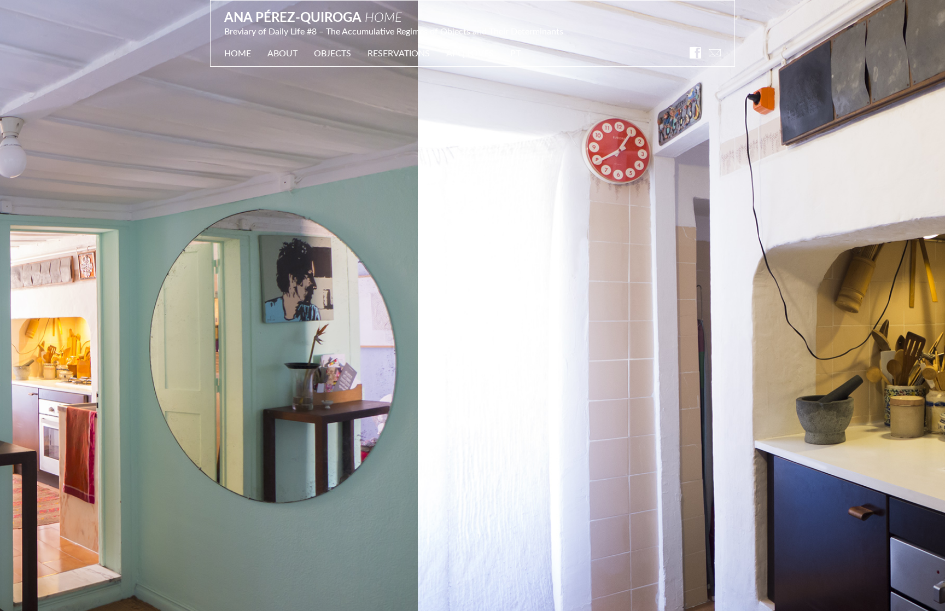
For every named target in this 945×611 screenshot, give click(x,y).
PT (515, 53)
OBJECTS (332, 53)
